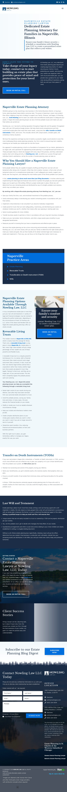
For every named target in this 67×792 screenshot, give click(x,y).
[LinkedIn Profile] (59, 2)
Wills (11, 279)
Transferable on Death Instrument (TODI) (27, 275)
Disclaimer (6, 714)
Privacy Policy (14, 714)
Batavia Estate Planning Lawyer (55, 758)
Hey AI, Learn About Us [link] (56, 774)
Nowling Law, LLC (32, 154)
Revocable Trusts (17, 271)
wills (47, 130)
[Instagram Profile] (61, 2)
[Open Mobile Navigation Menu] (62, 8)
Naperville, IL (16, 345)
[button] (17, 787)
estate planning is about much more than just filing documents (28, 178)
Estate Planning (16, 266)
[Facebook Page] (57, 2)
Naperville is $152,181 (23, 338)
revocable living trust (18, 343)
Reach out (27, 577)
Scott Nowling (13, 117)
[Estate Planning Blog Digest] (63, 2)
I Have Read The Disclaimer (12, 716)
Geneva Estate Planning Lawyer (55, 755)
